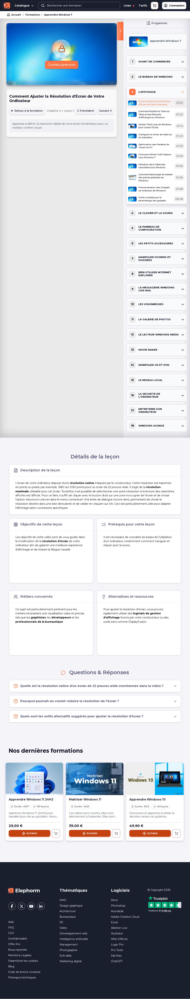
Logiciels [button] (120, 890)
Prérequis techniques (22, 977)
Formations (32, 14)
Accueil (16, 14)
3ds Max (116, 955)
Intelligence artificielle (74, 939)
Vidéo (63, 928)
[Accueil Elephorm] (24, 890)
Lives (128, 5)
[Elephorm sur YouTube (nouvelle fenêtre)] (31, 906)
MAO (63, 900)
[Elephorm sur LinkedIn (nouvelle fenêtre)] (41, 906)
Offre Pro (14, 944)
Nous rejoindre (17, 949)
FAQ (11, 927)
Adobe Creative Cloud (125, 916)
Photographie (68, 950)
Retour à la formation (28, 110)
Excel (114, 922)
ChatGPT (116, 961)
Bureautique (68, 916)
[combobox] (79, 5)
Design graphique (71, 905)
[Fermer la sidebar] (120, 31)
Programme (159, 23)
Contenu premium (62, 64)
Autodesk (117, 911)
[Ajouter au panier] (56, 833)
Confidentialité (17, 938)
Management (69, 944)
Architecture (68, 911)
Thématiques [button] (73, 890)
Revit (114, 900)
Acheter (31, 833)
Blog (11, 966)
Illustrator (117, 933)
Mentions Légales (19, 955)
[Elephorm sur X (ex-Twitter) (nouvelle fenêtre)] (21, 906)
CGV (11, 933)
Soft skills (65, 955)
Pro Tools (117, 950)
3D (61, 922)
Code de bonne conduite (24, 972)
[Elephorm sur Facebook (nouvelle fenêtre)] (12, 906)
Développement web (73, 933)
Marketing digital (70, 961)
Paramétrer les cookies (23, 961)
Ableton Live (119, 928)
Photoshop (118, 905)
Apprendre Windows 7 (58, 14)
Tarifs (143, 5)
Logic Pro (117, 944)
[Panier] (154, 5)
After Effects (119, 939)
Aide (11, 922)
